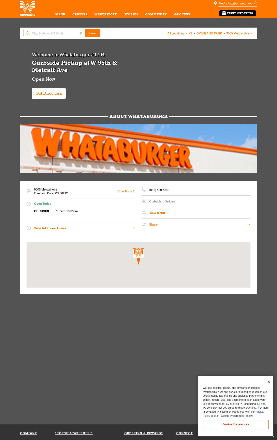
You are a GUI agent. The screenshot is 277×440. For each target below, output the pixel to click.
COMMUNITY (156, 14)
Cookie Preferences (235, 424)
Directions (124, 191)
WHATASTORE (105, 14)
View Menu (157, 213)
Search (93, 33)
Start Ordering (240, 13)
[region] (236, 406)
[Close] (268, 381)
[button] (138, 256)
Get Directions (47, 91)
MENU (60, 14)
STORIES (131, 14)
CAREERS (79, 14)
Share (153, 224)
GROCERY (182, 14)
